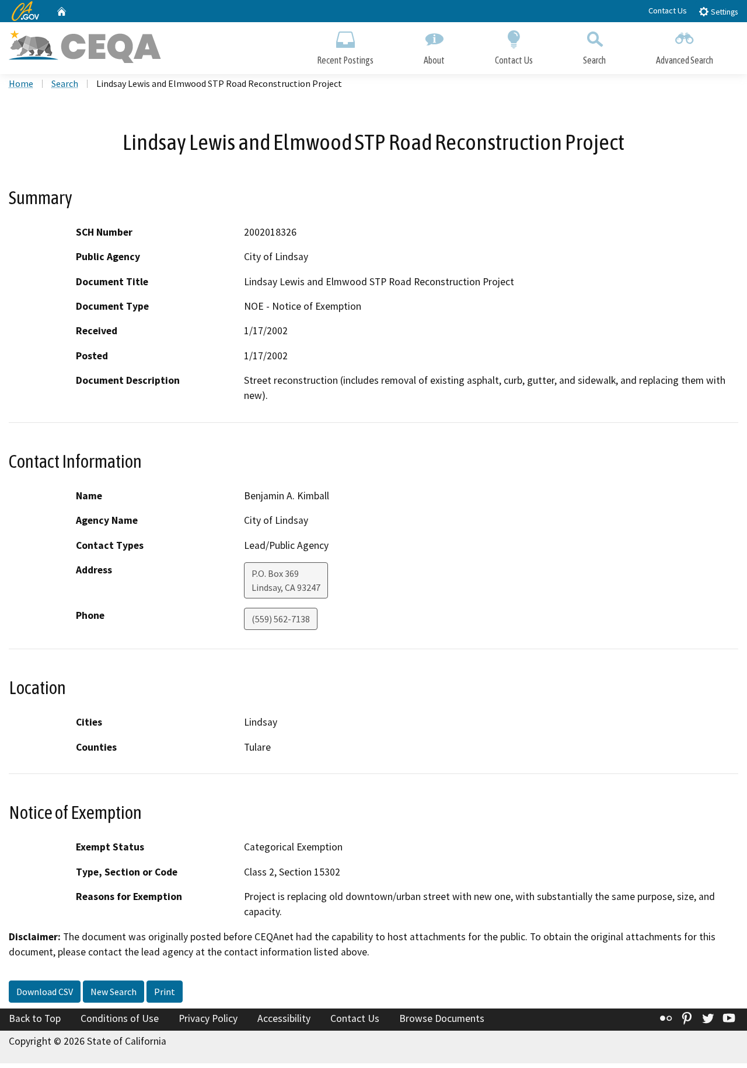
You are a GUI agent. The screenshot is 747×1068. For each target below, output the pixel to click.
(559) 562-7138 (281, 619)
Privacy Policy (208, 1018)
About (434, 60)
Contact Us (667, 10)
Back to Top (35, 1018)
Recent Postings (345, 60)
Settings (723, 12)
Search (594, 60)
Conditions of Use (120, 1018)
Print (164, 991)
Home (21, 83)
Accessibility (283, 1018)
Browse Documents (441, 1018)
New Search (113, 991)
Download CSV (44, 991)
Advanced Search (684, 60)
